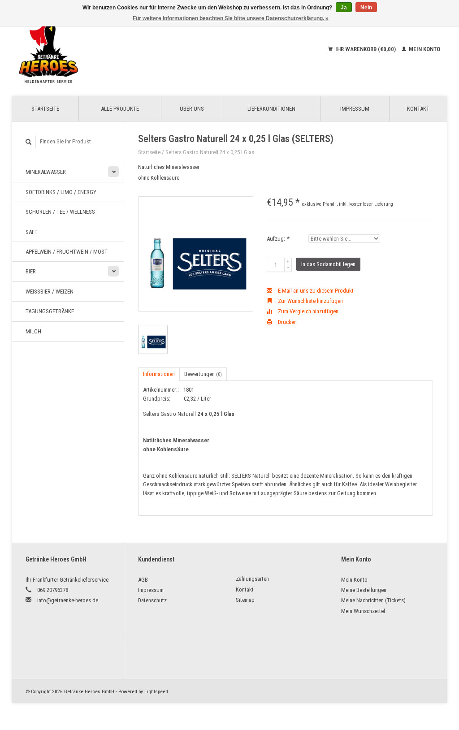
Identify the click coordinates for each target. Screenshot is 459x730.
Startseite (45, 108)
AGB (143, 579)
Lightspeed (156, 691)
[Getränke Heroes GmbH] (92, 49)
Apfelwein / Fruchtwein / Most (67, 251)
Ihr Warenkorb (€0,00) (365, 49)
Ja (344, 7)
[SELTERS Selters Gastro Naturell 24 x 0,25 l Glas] (196, 254)
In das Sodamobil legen (328, 264)
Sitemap (245, 599)
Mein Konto (423, 49)
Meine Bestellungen (363, 590)
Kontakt (418, 108)
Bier (31, 271)
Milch (33, 331)
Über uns (192, 108)
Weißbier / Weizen (50, 291)
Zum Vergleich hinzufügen (307, 311)
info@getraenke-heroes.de (67, 600)
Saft (32, 232)
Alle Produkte (120, 108)
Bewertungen (203, 374)
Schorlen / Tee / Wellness (60, 211)
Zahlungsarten (252, 578)
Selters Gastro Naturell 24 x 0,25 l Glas (209, 152)
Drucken (287, 322)
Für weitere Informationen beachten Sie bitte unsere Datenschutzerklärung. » (231, 18)
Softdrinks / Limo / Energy (61, 192)
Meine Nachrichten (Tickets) (373, 600)
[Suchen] (28, 141)
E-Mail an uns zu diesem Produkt (315, 290)
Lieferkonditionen (271, 108)
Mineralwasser (46, 171)
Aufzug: (278, 238)
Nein (366, 7)
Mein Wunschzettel (363, 611)
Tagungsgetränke (50, 311)
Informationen (159, 374)
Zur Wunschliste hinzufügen (310, 301)
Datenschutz (152, 600)
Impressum (354, 108)
